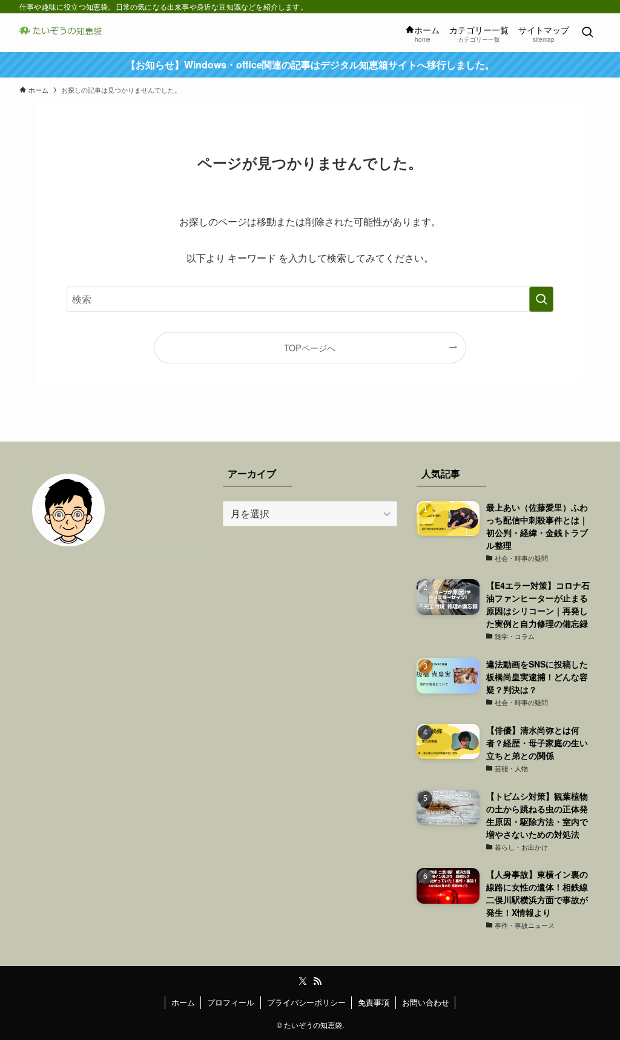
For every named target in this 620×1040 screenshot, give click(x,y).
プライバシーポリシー (306, 1002)
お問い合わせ (425, 1002)
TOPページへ (309, 347)
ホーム (183, 1002)
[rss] (317, 981)
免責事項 (373, 1002)
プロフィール (230, 1002)
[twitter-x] (302, 981)
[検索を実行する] (541, 299)
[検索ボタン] (587, 32)
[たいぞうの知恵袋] (64, 32)
